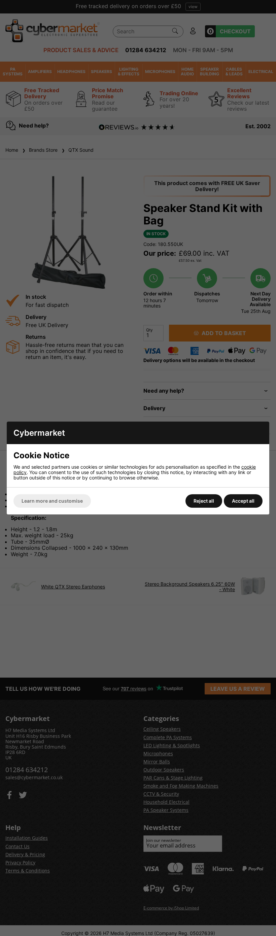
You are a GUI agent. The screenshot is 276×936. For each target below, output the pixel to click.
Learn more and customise (52, 501)
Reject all (204, 501)
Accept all (243, 501)
